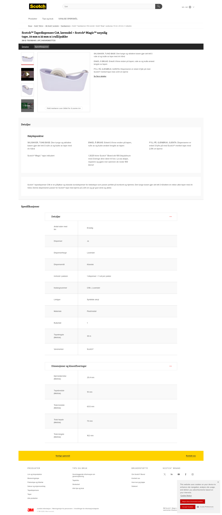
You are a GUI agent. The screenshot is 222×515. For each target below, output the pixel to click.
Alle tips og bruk (78, 488)
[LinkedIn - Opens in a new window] (172, 474)
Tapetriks (75, 480)
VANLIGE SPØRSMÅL (68, 18)
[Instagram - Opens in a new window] (193, 474)
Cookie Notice (186, 496)
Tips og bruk (47, 18)
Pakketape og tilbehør (35, 482)
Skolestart (76, 484)
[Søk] (158, 6)
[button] (205, 507)
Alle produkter (32, 498)
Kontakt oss (191, 456)
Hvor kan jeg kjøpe (138, 482)
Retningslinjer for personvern (62, 508)
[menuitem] (25, 46)
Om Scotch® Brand (138, 474)
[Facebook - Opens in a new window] (186, 474)
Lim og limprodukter (34, 474)
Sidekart (135, 486)
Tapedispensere (33, 490)
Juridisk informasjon (44, 508)
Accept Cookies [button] (187, 507)
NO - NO (185, 7)
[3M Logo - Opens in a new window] (38, 6)
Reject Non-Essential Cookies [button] (192, 501)
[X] (165, 474)
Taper (29, 494)
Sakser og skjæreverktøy (36, 486)
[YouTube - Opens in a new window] (179, 474)
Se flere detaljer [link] (100, 76)
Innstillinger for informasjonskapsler (86, 508)
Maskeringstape (33, 478)
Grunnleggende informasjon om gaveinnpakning (83, 475)
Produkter (32, 18)
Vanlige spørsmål (63, 456)
